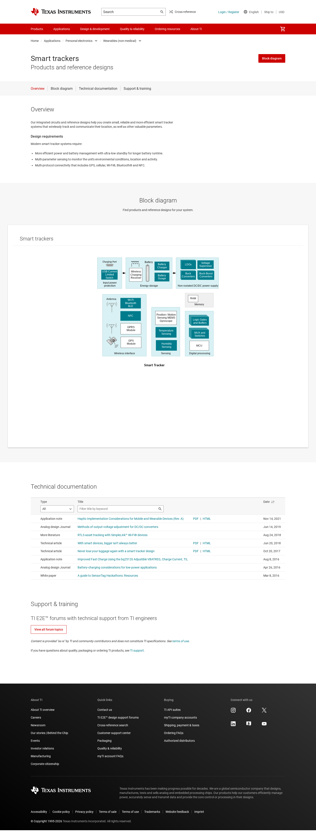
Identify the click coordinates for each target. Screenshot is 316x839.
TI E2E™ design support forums (118, 717)
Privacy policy (84, 811)
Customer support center (114, 733)
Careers (36, 717)
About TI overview (43, 709)
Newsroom (38, 725)
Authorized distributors (179, 740)
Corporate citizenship (45, 764)
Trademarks (152, 811)
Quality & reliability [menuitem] (132, 29)
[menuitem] (282, 29)
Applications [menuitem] (61, 29)
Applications (52, 41)
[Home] (61, 12)
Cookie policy (61, 811)
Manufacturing (41, 756)
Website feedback (177, 811)
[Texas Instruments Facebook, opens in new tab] (248, 711)
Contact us (104, 709)
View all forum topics (48, 629)
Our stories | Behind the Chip (49, 733)
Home (35, 41)
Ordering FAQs (173, 733)
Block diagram (272, 58)
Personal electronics (79, 41)
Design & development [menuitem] (95, 29)
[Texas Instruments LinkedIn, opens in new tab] (233, 725)
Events (35, 740)
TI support (137, 650)
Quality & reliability (109, 748)
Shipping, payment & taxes (181, 725)
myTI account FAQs (110, 756)
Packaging (104, 740)
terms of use (180, 641)
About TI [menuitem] (196, 29)
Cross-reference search (112, 725)
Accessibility (39, 811)
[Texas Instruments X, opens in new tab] (264, 711)
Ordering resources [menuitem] (167, 29)
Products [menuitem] (37, 29)
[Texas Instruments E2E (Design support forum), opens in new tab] (248, 725)
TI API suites (172, 709)
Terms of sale (108, 811)
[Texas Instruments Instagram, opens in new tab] (233, 711)
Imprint (199, 811)
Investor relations (42, 748)
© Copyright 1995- (46, 821)
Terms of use (130, 811)
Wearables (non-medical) (119, 41)
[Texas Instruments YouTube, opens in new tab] (264, 725)
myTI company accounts (180, 717)
